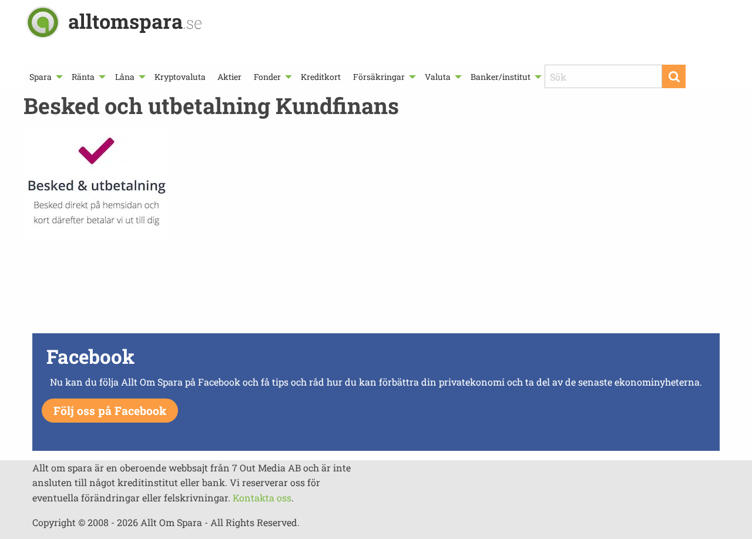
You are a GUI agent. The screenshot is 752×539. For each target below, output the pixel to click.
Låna (125, 76)
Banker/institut (501, 76)
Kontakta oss (262, 497)
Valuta (438, 76)
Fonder (267, 76)
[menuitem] (45, 76)
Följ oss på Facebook (109, 410)
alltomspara (135, 21)
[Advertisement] (376, 288)
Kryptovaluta (180, 76)
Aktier (229, 76)
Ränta (83, 76)
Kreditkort (321, 76)
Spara (40, 76)
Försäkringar (379, 76)
